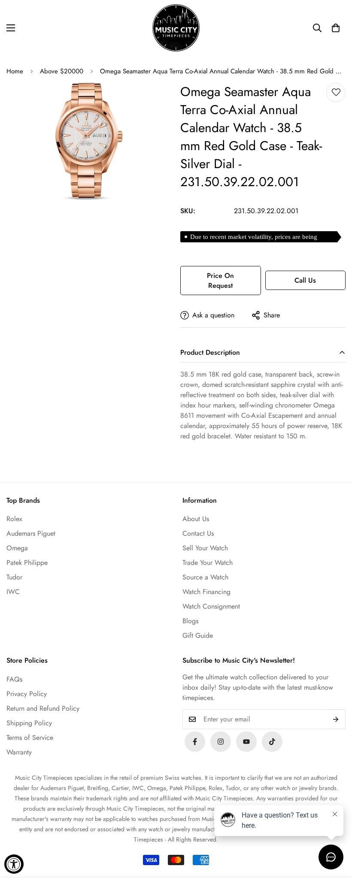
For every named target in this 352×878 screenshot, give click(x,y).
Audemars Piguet (30, 533)
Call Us (305, 280)
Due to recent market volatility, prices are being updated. (253, 237)
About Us (195, 519)
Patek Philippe (27, 562)
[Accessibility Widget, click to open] (14, 864)
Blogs (190, 621)
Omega (17, 548)
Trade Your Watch (207, 562)
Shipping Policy (29, 723)
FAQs (14, 679)
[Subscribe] (336, 719)
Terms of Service (29, 737)
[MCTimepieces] (246, 741)
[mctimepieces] (176, 28)
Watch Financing (206, 592)
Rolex (14, 519)
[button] (336, 28)
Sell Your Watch (205, 548)
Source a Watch (205, 577)
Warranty (19, 752)
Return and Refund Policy (42, 708)
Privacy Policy (26, 694)
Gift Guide (197, 635)
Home (14, 71)
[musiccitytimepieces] (195, 741)
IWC (13, 592)
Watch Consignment (211, 606)
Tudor (14, 577)
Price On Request (220, 280)
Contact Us (198, 533)
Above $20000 (61, 71)
